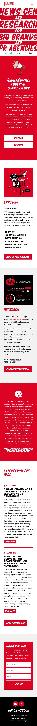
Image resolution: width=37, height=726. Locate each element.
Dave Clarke (21, 718)
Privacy (12, 721)
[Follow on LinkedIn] (15, 703)
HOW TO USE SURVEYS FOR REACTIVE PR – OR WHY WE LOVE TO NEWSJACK (15, 561)
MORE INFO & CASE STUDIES (17, 256)
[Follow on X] (21, 703)
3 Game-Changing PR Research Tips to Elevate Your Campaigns (18, 493)
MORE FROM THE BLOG (15, 623)
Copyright (24, 721)
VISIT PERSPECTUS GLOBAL (17, 369)
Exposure (18, 137)
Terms (17, 721)
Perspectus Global (17, 319)
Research (18, 145)
